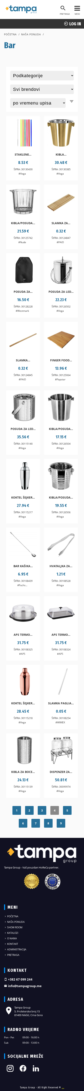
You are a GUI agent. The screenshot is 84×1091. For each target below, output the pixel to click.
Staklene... (23, 154)
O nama (12, 938)
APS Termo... (23, 635)
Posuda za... (23, 292)
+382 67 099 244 (19, 979)
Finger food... (61, 360)
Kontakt (12, 944)
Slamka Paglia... (61, 703)
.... (63, 1087)
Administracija (16, 949)
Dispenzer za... (61, 772)
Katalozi (12, 933)
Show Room (14, 927)
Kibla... (61, 154)
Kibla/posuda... (23, 223)
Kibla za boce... (23, 772)
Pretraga (13, 955)
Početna (10, 34)
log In (75, 24)
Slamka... (23, 360)
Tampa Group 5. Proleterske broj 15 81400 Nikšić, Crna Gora (28, 1011)
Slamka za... (61, 223)
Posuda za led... (61, 292)
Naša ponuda (31, 34)
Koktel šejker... (23, 497)
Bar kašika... (23, 566)
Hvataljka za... (61, 566)
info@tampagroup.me (24, 986)
